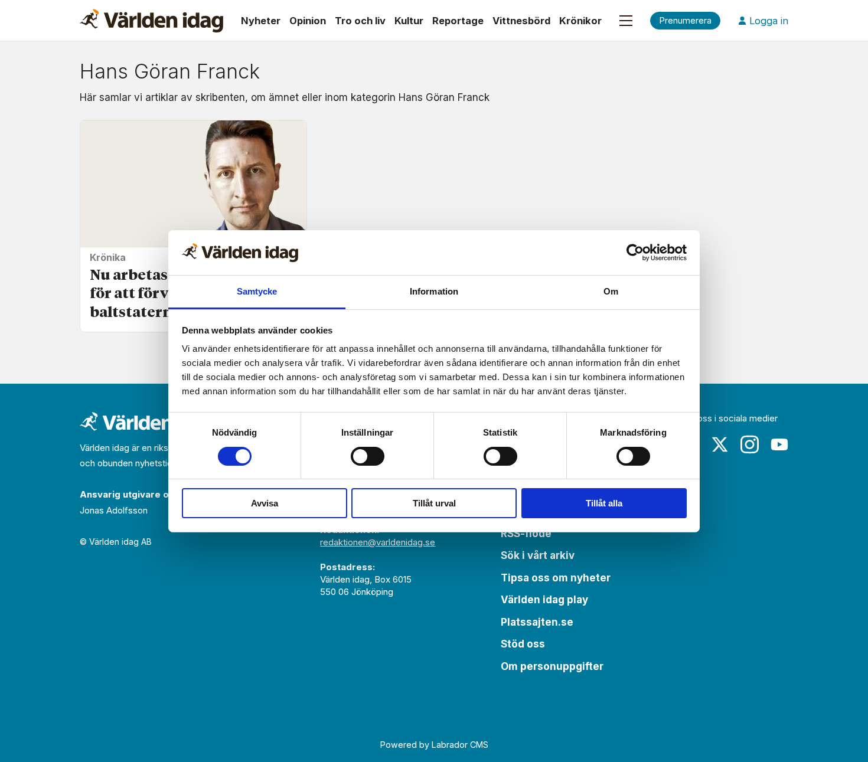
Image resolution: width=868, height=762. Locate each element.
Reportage (458, 21)
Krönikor (580, 21)
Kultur (408, 21)
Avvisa (264, 503)
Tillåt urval (434, 503)
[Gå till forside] (151, 20)
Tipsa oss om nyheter (556, 578)
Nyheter (260, 21)
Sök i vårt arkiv (538, 555)
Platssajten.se (537, 622)
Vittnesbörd (521, 21)
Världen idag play (544, 600)
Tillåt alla (604, 503)
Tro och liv (360, 21)
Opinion (307, 21)
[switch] (367, 456)
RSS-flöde (526, 533)
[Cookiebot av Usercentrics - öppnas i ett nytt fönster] (635, 252)
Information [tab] (434, 291)
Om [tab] (610, 291)
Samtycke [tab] (257, 291)
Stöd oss (523, 644)
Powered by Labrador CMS (434, 745)
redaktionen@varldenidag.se (377, 542)
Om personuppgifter (552, 666)
